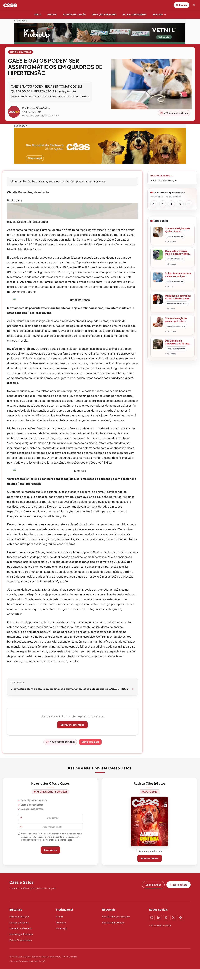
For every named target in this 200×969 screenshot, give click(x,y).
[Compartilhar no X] (171, 203)
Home (153, 180)
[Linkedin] (159, 917)
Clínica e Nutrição (20, 52)
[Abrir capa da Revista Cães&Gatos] (149, 821)
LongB (42, 961)
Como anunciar (153, 884)
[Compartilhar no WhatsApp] (153, 203)
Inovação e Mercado (104, 14)
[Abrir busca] (194, 5)
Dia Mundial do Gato (113, 922)
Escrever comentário (72, 724)
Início (37, 14)
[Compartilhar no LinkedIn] (162, 203)
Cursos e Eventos (19, 922)
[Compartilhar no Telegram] (180, 203)
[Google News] (180, 917)
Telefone (61, 922)
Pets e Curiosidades (135, 14)
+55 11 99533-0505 (160, 925)
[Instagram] (152, 917)
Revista (52, 14)
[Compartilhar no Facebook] (188, 203)
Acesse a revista (149, 858)
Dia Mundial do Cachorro (116, 916)
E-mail (59, 916)
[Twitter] (173, 917)
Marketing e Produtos (21, 934)
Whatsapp (61, 928)
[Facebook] (166, 917)
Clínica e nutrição (74, 14)
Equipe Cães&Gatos (38, 108)
